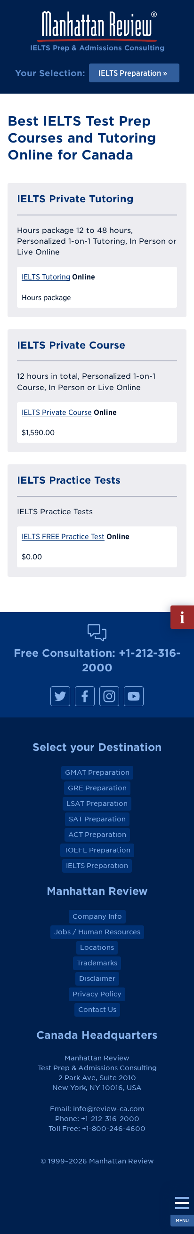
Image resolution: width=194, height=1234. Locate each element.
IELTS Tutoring (46, 277)
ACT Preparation (97, 834)
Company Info (97, 916)
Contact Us (97, 1009)
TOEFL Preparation (97, 850)
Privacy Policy (97, 994)
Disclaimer (97, 978)
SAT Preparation (97, 819)
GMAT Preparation (97, 772)
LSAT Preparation (97, 803)
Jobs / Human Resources (97, 932)
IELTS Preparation (97, 865)
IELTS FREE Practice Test (63, 537)
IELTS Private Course (57, 412)
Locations (97, 947)
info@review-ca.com (109, 1109)
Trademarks (97, 963)
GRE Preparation (97, 788)
